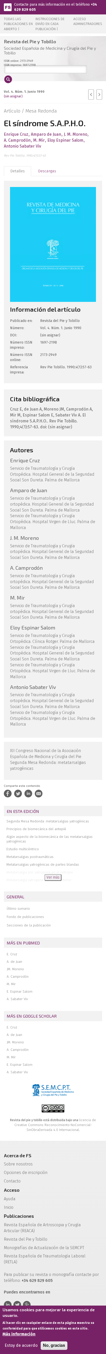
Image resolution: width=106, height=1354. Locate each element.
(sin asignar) (13, 96)
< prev (91, 94)
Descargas (47, 171)
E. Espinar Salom (19, 991)
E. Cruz (12, 954)
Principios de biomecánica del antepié (36, 829)
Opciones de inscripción (26, 1172)
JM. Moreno (15, 969)
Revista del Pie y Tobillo (25, 1239)
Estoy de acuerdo (21, 1345)
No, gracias (54, 1345)
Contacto (12, 1181)
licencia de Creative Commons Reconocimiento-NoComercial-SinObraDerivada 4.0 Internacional (55, 1125)
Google (27, 1305)
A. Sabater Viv (17, 999)
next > (99, 94)
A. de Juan (14, 961)
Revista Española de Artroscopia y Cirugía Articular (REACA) (42, 1227)
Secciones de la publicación (29, 925)
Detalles (17, 171)
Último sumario (18, 908)
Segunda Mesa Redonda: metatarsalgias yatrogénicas (47, 821)
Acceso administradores (87, 21)
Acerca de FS (17, 1155)
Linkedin (8, 1305)
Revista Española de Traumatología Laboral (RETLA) (44, 1259)
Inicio (8, 1207)
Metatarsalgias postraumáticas (30, 857)
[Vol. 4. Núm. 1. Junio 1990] (53, 244)
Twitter (17, 1305)
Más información (19, 1334)
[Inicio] (8, 6)
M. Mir (11, 984)
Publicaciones (19, 1216)
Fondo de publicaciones (25, 917)
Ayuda (9, 1198)
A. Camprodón (18, 976)
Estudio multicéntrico (22, 849)
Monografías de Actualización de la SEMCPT (44, 1247)
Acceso (12, 1190)
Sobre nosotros (18, 1164)
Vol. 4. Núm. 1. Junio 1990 (24, 91)
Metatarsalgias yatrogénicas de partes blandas (42, 864)
